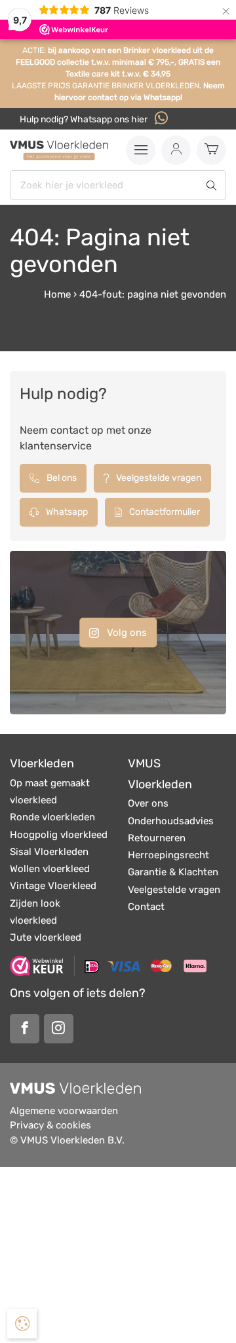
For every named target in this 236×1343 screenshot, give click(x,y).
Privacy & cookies (50, 1125)
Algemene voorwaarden (64, 1111)
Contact (146, 907)
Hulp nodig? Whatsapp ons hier (84, 119)
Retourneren (157, 838)
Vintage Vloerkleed (53, 886)
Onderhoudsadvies (171, 821)
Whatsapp (66, 511)
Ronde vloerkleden (52, 817)
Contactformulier (163, 511)
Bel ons (61, 477)
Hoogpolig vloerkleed (59, 835)
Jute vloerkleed (45, 937)
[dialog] (22, 1323)
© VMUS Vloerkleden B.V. (67, 1140)
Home (57, 294)
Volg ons (125, 632)
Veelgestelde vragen (157, 477)
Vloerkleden (42, 763)
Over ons (148, 803)
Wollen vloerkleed (50, 869)
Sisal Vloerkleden (49, 852)
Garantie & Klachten (173, 872)
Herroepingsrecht (168, 855)
